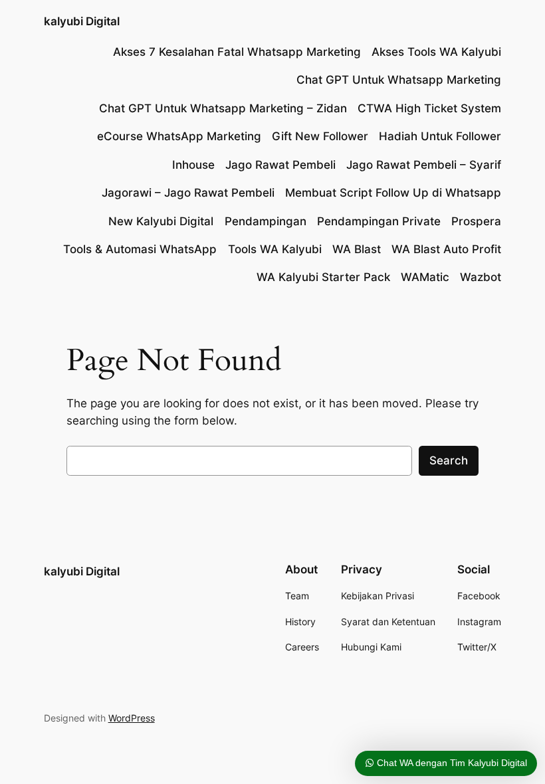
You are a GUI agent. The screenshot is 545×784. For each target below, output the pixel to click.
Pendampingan (265, 221)
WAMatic (425, 277)
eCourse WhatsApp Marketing (179, 136)
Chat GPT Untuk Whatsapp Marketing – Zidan (223, 108)
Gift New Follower (320, 136)
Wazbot (480, 277)
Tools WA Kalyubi (275, 249)
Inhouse (193, 164)
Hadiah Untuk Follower (440, 136)
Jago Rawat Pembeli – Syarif (423, 164)
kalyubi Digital (82, 21)
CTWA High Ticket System (429, 108)
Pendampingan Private (379, 221)
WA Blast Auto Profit (446, 249)
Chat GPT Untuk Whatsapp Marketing (398, 79)
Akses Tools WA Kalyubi (436, 51)
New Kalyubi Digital (160, 221)
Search (448, 460)
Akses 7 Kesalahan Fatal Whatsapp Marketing (237, 51)
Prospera (476, 221)
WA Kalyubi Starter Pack (323, 277)
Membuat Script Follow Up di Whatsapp (393, 192)
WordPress (131, 718)
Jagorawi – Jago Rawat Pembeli (188, 192)
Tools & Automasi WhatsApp (140, 249)
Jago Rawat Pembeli (280, 164)
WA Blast (356, 249)
